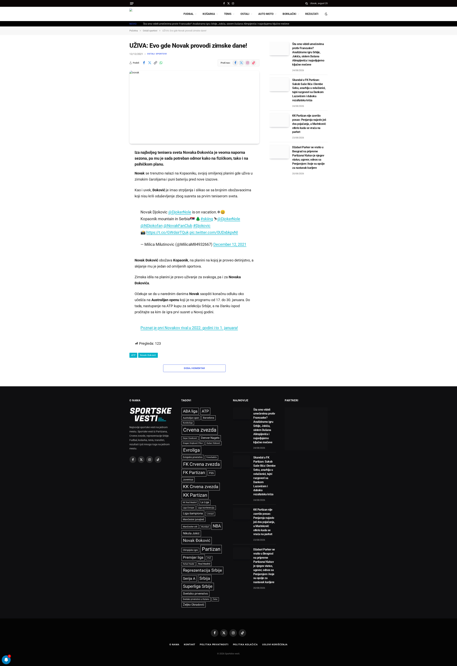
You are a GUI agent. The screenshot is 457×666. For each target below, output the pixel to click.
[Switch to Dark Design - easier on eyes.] (326, 14)
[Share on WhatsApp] (161, 63)
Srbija (204, 578)
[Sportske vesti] (145, 14)
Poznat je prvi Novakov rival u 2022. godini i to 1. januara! (189, 327)
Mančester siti (190, 526)
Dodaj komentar (194, 368)
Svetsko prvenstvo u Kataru (196, 599)
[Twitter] (116, 170)
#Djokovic (201, 225)
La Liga (204, 502)
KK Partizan (195, 495)
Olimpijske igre (190, 550)
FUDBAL (189, 14)
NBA (217, 525)
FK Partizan (194, 472)
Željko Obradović (193, 604)
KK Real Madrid (190, 502)
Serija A (189, 579)
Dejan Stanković (190, 438)
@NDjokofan (151, 225)
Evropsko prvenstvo (192, 457)
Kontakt (189, 644)
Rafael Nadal (188, 564)
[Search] (306, 3)
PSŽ (209, 558)
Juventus (188, 479)
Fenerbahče (211, 457)
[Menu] (132, 3)
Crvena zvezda (199, 430)
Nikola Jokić (191, 533)
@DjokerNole (179, 212)
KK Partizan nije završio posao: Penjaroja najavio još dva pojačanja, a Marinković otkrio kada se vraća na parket (309, 124)
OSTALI (244, 14)
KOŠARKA (209, 14)
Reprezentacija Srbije (202, 570)
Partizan (211, 549)
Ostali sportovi (157, 54)
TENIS (227, 14)
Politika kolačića (245, 644)
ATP (133, 355)
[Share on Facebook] (144, 63)
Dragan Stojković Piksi (193, 443)
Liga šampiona (193, 513)
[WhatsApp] (116, 188)
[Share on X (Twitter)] (149, 63)
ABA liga (190, 411)
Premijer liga (193, 557)
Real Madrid (204, 563)
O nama (174, 644)
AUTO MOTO (265, 14)
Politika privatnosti (214, 644)
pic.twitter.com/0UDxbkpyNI (214, 232)
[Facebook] (116, 161)
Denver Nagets (210, 438)
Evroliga (191, 450)
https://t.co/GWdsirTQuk (167, 232)
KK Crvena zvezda (200, 486)
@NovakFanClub (178, 225)
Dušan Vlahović (213, 443)
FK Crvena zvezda (201, 464)
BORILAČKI (289, 14)
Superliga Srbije (197, 586)
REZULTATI (311, 14)
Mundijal (205, 527)
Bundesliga (188, 423)
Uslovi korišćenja (274, 644)
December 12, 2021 (229, 244)
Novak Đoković (148, 355)
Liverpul (210, 514)
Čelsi (215, 599)
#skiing (206, 218)
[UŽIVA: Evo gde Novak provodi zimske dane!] (194, 107)
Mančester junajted (193, 519)
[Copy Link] (155, 63)
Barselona (208, 417)
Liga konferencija (206, 508)
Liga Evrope (188, 508)
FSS (211, 473)
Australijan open (191, 417)
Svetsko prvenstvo (195, 593)
